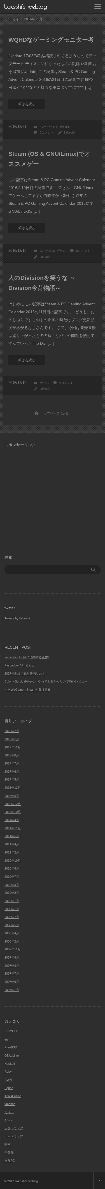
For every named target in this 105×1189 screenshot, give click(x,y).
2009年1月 (11, 909)
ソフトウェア (13, 1128)
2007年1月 (11, 990)
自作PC (65, 126)
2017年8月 (11, 755)
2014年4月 (11, 820)
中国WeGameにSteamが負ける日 (27, 689)
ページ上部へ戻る (99, 1180)
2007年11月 (12, 949)
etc (6, 1039)
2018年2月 (11, 731)
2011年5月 (11, 836)
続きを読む (26, 104)
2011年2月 (11, 852)
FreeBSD (10, 1047)
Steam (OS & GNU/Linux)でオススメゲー (49, 158)
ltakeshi (69, 132)
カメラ (9, 1112)
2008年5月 (11, 925)
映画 (7, 1144)
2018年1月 (11, 739)
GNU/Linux (47, 250)
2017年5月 (11, 779)
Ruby (8, 1071)
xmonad (9, 1104)
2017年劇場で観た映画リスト (24, 673)
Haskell (9, 1063)
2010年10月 (12, 860)
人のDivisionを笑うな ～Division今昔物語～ (42, 282)
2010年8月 (11, 868)
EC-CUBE (11, 1031)
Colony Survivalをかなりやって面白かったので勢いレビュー (45, 681)
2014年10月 (12, 812)
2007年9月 (11, 957)
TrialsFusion (12, 1096)
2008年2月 (11, 941)
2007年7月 (11, 973)
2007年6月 (11, 981)
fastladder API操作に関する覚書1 (27, 657)
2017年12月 (12, 747)
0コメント (47, 132)
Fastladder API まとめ (19, 665)
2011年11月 (12, 828)
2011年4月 (11, 844)
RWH (8, 1079)
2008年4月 (11, 933)
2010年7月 (11, 876)
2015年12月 (12, 804)
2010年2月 (11, 892)
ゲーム (61, 250)
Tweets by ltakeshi (17, 618)
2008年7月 (11, 917)
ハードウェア (49, 126)
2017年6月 (11, 771)
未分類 (9, 1152)
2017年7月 (11, 763)
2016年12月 (12, 787)
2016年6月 (11, 795)
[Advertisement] (51, 491)
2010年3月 (11, 884)
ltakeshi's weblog (25, 6)
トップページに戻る (55, 413)
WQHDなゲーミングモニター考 (51, 39)
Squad (8, 1088)
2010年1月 (11, 901)
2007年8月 (11, 965)
